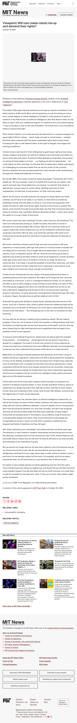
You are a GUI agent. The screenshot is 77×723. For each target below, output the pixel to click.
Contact (43, 714)
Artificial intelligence (11, 523)
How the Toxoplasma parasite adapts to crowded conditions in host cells (26, 583)
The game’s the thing (62, 561)
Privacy (18, 716)
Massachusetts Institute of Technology (29, 710)
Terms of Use (8, 661)
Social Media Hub (36, 716)
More (59, 4)
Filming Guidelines (10, 664)
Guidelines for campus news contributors (57, 679)
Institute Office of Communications (60, 628)
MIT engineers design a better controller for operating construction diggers (26, 564)
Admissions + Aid (21, 702)
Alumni (18, 705)
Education (32, 4)
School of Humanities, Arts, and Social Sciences (22, 642)
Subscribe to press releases (56, 673)
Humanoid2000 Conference (15, 512)
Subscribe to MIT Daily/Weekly (20, 673)
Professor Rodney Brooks (36, 99)
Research (41, 4)
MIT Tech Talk (39, 488)
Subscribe (52, 15)
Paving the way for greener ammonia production (61, 542)
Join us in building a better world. (63, 702)
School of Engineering (13, 639)
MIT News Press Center (48, 658)
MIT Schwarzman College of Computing (19, 650)
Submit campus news (20, 679)
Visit (17, 714)
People (31, 714)
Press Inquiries (45, 661)
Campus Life (34, 702)
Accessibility (26, 716)
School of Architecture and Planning (18, 636)
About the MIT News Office (13, 658)
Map (21, 714)
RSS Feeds (43, 664)
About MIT (33, 705)
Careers (36, 714)
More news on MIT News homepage (16, 606)
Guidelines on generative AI (20, 686)
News (46, 702)
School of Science (11, 647)
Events (25, 714)
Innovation (50, 4)
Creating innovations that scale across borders (64, 581)
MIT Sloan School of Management (17, 645)
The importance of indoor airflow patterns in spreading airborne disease (27, 543)
